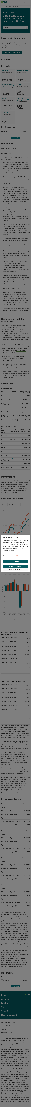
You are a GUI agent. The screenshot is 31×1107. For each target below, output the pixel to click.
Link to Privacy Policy (18, 556)
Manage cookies (14, 569)
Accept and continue (15, 566)
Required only (15, 562)
